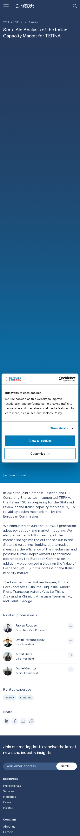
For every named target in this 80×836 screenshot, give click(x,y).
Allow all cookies (40, 440)
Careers (8, 832)
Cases (33, 22)
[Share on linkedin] (6, 721)
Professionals (12, 786)
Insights (8, 808)
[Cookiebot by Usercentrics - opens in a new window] (59, 379)
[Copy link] (31, 721)
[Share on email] (23, 721)
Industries (9, 797)
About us (9, 826)
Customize (37, 453)
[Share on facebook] (14, 721)
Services (8, 791)
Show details (59, 428)
